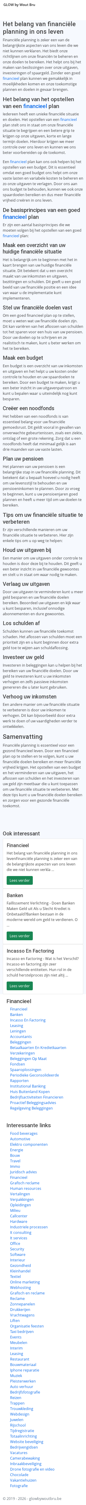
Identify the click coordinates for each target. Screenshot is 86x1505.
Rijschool (18, 1425)
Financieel (18, 1009)
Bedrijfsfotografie (25, 1392)
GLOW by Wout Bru (19, 4)
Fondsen (17, 1064)
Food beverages (24, 1133)
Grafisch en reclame (27, 1293)
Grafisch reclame (24, 1182)
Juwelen (16, 1419)
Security (17, 1249)
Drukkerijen (20, 1309)
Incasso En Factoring (28, 1020)
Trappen (17, 1403)
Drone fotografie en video (32, 1469)
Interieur (17, 1260)
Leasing (16, 1025)
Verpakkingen (22, 1199)
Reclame (17, 1298)
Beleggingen (20, 1042)
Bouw (15, 1155)
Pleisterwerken (23, 1381)
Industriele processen (29, 1227)
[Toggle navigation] (76, 4)
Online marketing (25, 1282)
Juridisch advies (23, 1171)
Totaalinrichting (23, 1436)
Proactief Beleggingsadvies (33, 1102)
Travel (15, 1160)
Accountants (21, 1036)
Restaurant (19, 1359)
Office (15, 1243)
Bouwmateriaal (23, 1364)
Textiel (15, 1276)
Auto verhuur (21, 1386)
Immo (15, 1166)
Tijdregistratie (22, 1430)
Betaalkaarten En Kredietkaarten (38, 1047)
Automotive (20, 1138)
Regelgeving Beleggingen (31, 1108)
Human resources (25, 1188)
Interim (16, 1348)
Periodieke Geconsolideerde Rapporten (34, 1078)
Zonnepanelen (22, 1304)
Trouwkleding (21, 1408)
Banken (16, 1014)
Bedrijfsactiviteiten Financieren (36, 1097)
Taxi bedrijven (22, 1331)
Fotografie (19, 1485)
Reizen (15, 1397)
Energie (16, 1149)
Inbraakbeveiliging (26, 1463)
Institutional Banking (28, 1086)
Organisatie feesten (27, 1326)
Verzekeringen (22, 1053)
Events (16, 1337)
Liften (15, 1320)
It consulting (20, 1232)
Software (17, 1254)
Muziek (16, 1375)
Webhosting (20, 1287)
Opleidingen (20, 1204)
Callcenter (19, 1215)
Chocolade (19, 1474)
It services (18, 1238)
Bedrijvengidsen (24, 1447)
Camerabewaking (25, 1458)
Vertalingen (20, 1193)
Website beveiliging (26, 1441)
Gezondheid (20, 1265)
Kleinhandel (20, 1271)
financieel (11, 78)
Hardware (18, 1221)
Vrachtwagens (22, 1315)
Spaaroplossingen (25, 1069)
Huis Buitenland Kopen (30, 1091)
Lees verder (20, 880)
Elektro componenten (29, 1144)
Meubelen (18, 1342)
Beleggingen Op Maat (28, 1058)
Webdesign (19, 1414)
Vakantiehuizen (23, 1480)
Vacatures (19, 1452)
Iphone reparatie (24, 1370)
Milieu (15, 1210)
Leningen (18, 1031)
